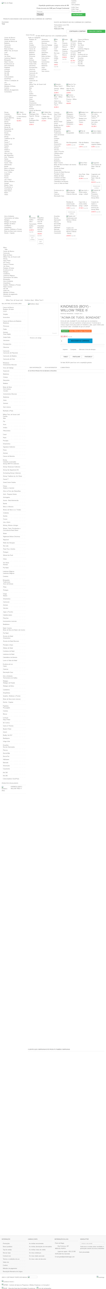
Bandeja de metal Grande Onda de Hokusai (71, 204)
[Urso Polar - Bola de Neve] (84, 167)
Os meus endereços (35, 1253)
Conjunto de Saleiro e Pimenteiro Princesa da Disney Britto (95, 205)
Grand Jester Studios (9, 482)
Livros (31, 43)
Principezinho (33, 67)
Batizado (56, 229)
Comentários (8, 92)
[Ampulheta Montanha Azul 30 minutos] (40, 219)
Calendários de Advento (61, 181)
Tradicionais (57, 133)
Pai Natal (57, 166)
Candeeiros (7, 225)
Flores (31, 107)
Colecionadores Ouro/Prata (11, 779)
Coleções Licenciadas (9, 462)
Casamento (57, 233)
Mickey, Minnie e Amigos (10, 525)
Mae (30, 88)
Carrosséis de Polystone (10, 353)
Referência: (63, 313)
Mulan (6, 192)
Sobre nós (7, 84)
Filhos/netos (33, 95)
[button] (35, 37)
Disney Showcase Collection (7, 123)
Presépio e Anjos (59, 174)
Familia (31, 86)
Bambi (6, 166)
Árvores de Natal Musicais (62, 172)
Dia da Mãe (57, 223)
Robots (56, 142)
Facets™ (7, 142)
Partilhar (76, 357)
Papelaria (7, 67)
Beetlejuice (57, 127)
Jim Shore (7, 56)
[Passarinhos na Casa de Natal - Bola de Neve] (74, 44)
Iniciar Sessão (30, 35)
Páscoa (56, 222)
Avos (30, 92)
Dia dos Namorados (9, 747)
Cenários (5, 576)
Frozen (6, 177)
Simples (31, 45)
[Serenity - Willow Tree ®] (59, 85)
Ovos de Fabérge (47, 45)
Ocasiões (7, 71)
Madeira (44, 54)
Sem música (45, 71)
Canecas (56, 194)
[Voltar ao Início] (2, 300)
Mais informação (35, 367)
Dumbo (6, 176)
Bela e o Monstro (9, 168)
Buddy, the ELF (58, 125)
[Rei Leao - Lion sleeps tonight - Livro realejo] (57, 45)
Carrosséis (7, 45)
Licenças (7, 69)
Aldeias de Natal (59, 176)
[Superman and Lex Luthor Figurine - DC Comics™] (96, 115)
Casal (31, 97)
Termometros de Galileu (11, 218)
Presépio (31, 101)
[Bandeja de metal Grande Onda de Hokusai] (71, 195)
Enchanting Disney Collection (7, 133)
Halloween (57, 227)
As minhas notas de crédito (37, 1249)
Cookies (6, 88)
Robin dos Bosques (9, 543)
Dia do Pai (57, 225)
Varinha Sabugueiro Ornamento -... (70, 122)
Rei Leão (5, 546)
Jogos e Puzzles (59, 151)
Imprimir (65, 349)
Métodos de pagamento (11, 90)
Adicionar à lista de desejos (87, 349)
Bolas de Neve (8, 49)
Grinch (56, 123)
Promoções (6, 1243)
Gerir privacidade (84, 1252)
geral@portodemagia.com (67, 1257)
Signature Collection (35, 105)
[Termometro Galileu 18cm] (32, 219)
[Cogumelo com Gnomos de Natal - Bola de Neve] (96, 167)
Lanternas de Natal (59, 179)
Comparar (73, 349)
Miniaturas (7, 47)
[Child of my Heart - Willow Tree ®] (59, 97)
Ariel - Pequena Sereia (10, 494)
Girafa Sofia (32, 64)
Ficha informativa (51, 367)
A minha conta (32, 1239)
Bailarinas (32, 54)
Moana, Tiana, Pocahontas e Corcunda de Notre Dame (11, 529)
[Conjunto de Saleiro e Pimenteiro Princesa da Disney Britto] (96, 195)
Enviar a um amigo (35, 338)
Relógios (7, 220)
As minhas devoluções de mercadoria (40, 1246)
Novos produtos (7, 1246)
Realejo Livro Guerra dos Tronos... (83, 120)
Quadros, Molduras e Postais (13, 229)
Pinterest (88, 357)
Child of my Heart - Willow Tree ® (58, 103)
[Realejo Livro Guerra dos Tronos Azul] (84, 114)
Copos (56, 192)
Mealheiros (57, 161)
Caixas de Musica (9, 37)
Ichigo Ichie (57, 129)
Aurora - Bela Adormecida (10, 500)
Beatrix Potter (58, 121)
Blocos (5, 714)
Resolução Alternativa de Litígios (13, 1271)
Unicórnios (32, 65)
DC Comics (57, 116)
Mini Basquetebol (71, 142)
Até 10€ (6, 73)
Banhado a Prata (8, 411)
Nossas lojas (7, 1253)
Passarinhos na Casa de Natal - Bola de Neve (74, 54)
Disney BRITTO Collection (11, 464)
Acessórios (32, 47)
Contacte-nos (7, 1256)
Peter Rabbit (33, 62)
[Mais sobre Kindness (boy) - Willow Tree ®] (6, 788)
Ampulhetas (7, 227)
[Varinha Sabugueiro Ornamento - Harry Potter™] (71, 115)
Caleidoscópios (58, 153)
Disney (6, 54)
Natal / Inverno (8, 62)
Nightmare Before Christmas (11, 536)
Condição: (76, 313)
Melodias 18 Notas (10, 86)
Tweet (65, 357)
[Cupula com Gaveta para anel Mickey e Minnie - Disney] (71, 220)
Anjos (43, 67)
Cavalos (44, 60)
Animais (31, 60)
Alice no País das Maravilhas (12, 491)
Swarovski (45, 47)
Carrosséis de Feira (9, 359)
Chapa (56, 140)
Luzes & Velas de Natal (61, 183)
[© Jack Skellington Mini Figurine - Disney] (34, 114)
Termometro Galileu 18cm (32, 226)
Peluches (57, 155)
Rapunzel (6, 539)
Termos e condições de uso (11, 1259)
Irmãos (31, 93)
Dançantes (45, 52)
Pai (30, 90)
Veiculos (56, 149)
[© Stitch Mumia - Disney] (22, 113)
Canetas (5, 711)
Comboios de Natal (59, 177)
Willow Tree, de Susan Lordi (37, 84)
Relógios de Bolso (9, 223)
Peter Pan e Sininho (9, 549)
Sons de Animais (59, 135)
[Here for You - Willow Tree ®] (71, 85)
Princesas (32, 56)
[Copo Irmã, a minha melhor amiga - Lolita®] (84, 195)
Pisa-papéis (6, 708)
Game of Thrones (8, 264)
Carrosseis (57, 146)
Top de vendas (7, 1249)
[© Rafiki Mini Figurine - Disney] (47, 113)
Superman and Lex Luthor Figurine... (95, 122)
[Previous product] (102, 300)
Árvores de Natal (59, 168)
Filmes (6, 148)
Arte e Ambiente (9, 65)
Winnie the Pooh (8, 555)
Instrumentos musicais (10, 621)
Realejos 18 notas (9, 39)
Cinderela (7, 174)
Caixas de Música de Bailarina (32, 50)
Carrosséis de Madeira (10, 356)
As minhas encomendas (36, 1243)
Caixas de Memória (35, 110)
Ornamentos (33, 103)
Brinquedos (7, 60)
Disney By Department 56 (11, 470)
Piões (55, 136)
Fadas (31, 58)
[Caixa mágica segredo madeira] (96, 135)
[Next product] (103, 300)
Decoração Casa (59, 196)
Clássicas (32, 69)
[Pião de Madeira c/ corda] (84, 135)
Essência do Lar (9, 64)
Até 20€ (6, 75)
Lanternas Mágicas (10, 58)
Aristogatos (7, 161)
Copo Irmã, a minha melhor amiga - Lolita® (83, 204)
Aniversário (57, 231)
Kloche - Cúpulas (9, 233)
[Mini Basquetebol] (71, 135)
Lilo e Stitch (7, 179)
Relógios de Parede (10, 222)
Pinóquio (56, 138)
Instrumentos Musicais (10, 364)
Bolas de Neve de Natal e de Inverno (65, 164)
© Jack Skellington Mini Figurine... (34, 120)
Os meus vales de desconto (37, 1259)
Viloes (6, 194)
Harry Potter (57, 114)
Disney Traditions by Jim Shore (9, 138)
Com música (45, 58)
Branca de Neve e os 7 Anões (12, 510)
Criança (44, 50)
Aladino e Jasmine (8, 488)
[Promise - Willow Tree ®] (71, 96)
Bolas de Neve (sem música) (13, 231)
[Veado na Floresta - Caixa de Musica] (65, 43)
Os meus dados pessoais (36, 1256)
